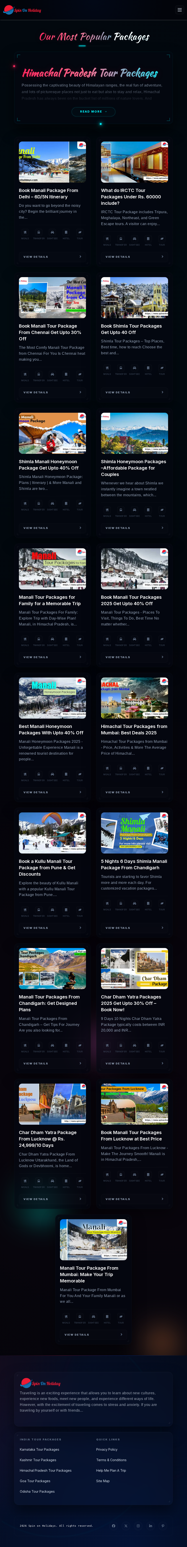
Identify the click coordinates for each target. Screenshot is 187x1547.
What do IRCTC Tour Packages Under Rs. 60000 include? (131, 197)
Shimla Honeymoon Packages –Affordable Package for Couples (133, 468)
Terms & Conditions (111, 1460)
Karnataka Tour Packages (39, 1449)
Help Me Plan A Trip (111, 1470)
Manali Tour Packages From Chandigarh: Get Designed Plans (49, 1003)
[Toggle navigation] (179, 9)
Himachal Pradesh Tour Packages (46, 1470)
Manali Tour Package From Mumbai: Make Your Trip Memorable (89, 1274)
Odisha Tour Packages (37, 1491)
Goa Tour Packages (35, 1481)
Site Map (103, 1481)
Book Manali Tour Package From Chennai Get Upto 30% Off (50, 332)
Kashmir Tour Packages (38, 1460)
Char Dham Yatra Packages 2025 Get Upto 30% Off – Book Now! (131, 1003)
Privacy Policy (106, 1449)
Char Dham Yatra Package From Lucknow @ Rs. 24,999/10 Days (48, 1139)
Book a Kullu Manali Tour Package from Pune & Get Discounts (47, 868)
